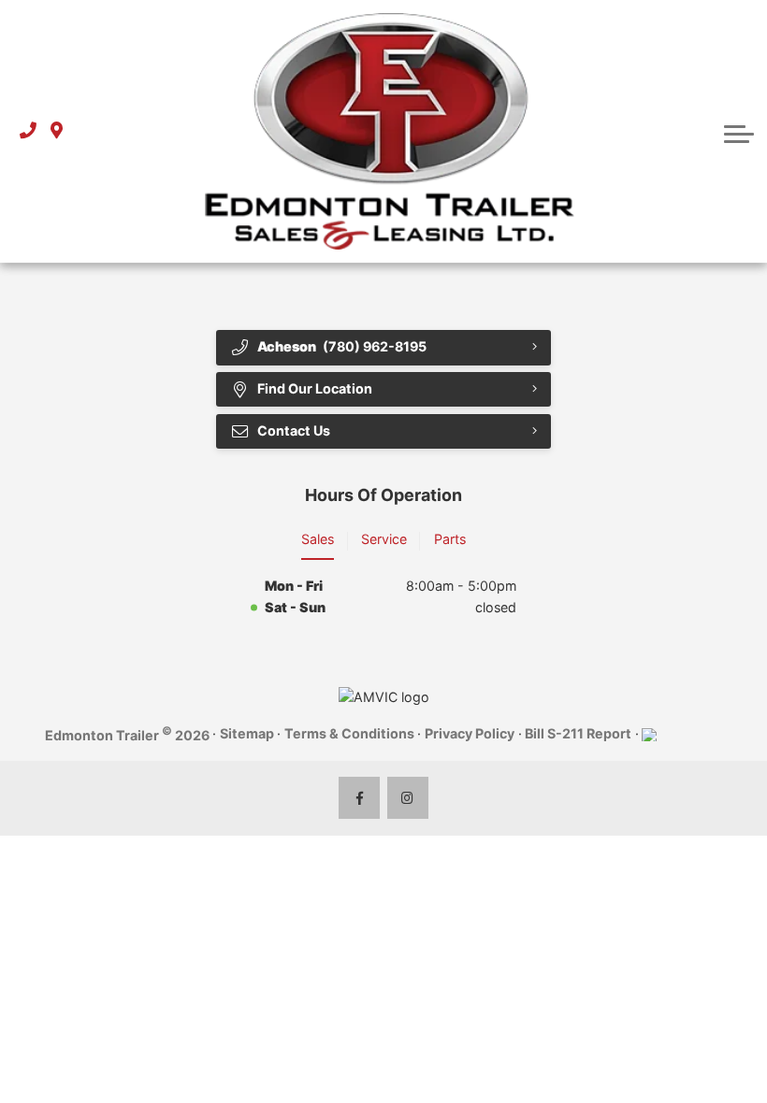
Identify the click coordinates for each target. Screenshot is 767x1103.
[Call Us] (28, 131)
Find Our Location (314, 388)
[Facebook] (360, 798)
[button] (739, 132)
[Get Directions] (56, 131)
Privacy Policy (469, 733)
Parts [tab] (450, 539)
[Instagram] (408, 798)
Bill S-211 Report (578, 733)
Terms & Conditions (349, 733)
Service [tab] (384, 539)
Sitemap (247, 733)
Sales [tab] (317, 539)
